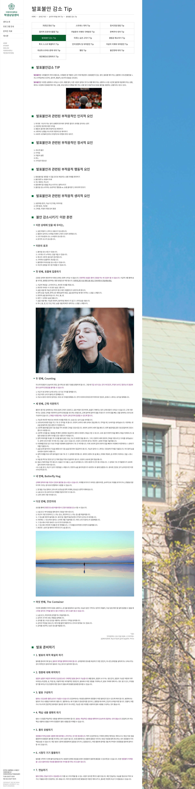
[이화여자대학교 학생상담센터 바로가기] (11, 10)
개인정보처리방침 (8, 53)
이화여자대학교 (7, 50)
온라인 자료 (42, 16)
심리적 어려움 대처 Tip (56, 16)
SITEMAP (6, 46)
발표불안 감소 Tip (71, 16)
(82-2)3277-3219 (9, 776)
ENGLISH (6, 48)
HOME (5, 43)
